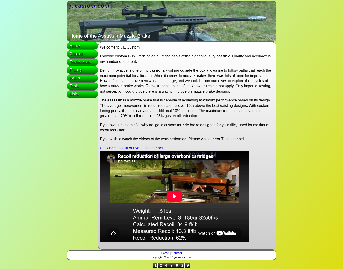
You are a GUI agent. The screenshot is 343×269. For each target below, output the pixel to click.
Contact (76, 54)
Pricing (75, 70)
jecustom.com (90, 6)
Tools (74, 86)
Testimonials (80, 62)
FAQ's (75, 78)
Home (75, 46)
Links (74, 94)
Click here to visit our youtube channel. (132, 148)
